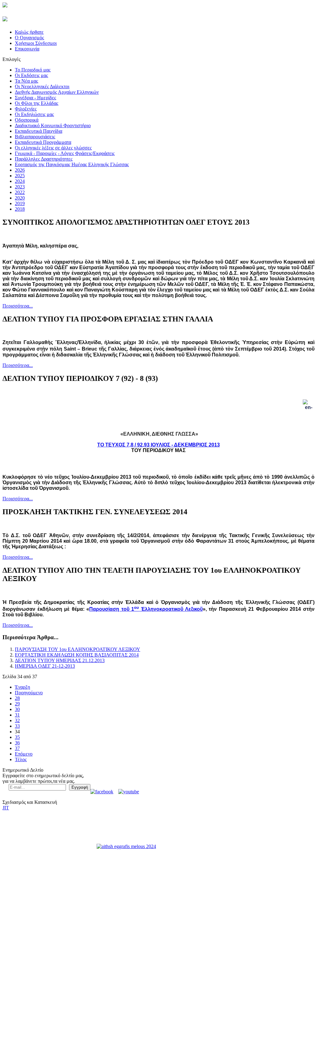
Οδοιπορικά (26, 120)
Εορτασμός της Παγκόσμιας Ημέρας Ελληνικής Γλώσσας (72, 164)
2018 (20, 209)
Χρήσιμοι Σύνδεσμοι (36, 43)
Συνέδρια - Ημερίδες (35, 97)
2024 (20, 181)
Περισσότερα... (17, 305)
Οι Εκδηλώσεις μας (34, 114)
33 (17, 726)
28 (17, 698)
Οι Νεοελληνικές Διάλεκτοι (42, 86)
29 (17, 703)
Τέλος (21, 759)
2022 (20, 192)
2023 (20, 186)
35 (17, 737)
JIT (5, 807)
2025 (20, 175)
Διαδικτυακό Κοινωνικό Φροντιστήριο (53, 125)
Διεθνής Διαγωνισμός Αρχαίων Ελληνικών (57, 92)
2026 (20, 170)
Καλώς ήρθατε (29, 32)
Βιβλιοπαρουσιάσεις (35, 136)
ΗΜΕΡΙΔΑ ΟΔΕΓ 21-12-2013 (45, 666)
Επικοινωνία (27, 48)
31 (17, 715)
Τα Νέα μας (26, 81)
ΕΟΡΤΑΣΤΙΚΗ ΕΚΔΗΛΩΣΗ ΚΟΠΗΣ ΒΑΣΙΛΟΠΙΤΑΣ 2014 (77, 654)
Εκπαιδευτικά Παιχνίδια (38, 131)
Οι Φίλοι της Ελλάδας (36, 103)
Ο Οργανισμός (29, 37)
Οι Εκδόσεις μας (31, 75)
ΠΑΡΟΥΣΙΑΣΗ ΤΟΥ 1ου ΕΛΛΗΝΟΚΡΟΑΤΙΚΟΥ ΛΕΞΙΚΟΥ (77, 649)
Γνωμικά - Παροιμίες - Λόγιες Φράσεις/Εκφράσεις (65, 153)
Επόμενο (24, 753)
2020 (20, 197)
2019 (20, 203)
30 (17, 709)
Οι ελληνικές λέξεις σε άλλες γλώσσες (53, 147)
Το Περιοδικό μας (32, 69)
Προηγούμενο (29, 692)
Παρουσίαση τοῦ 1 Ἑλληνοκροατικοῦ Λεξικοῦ (145, 609)
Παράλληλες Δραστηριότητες (43, 159)
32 (17, 720)
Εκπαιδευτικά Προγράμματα (43, 142)
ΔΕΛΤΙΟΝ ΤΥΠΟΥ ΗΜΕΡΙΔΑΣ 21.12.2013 (60, 660)
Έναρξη (22, 687)
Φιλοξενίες (26, 108)
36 (17, 742)
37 (17, 748)
